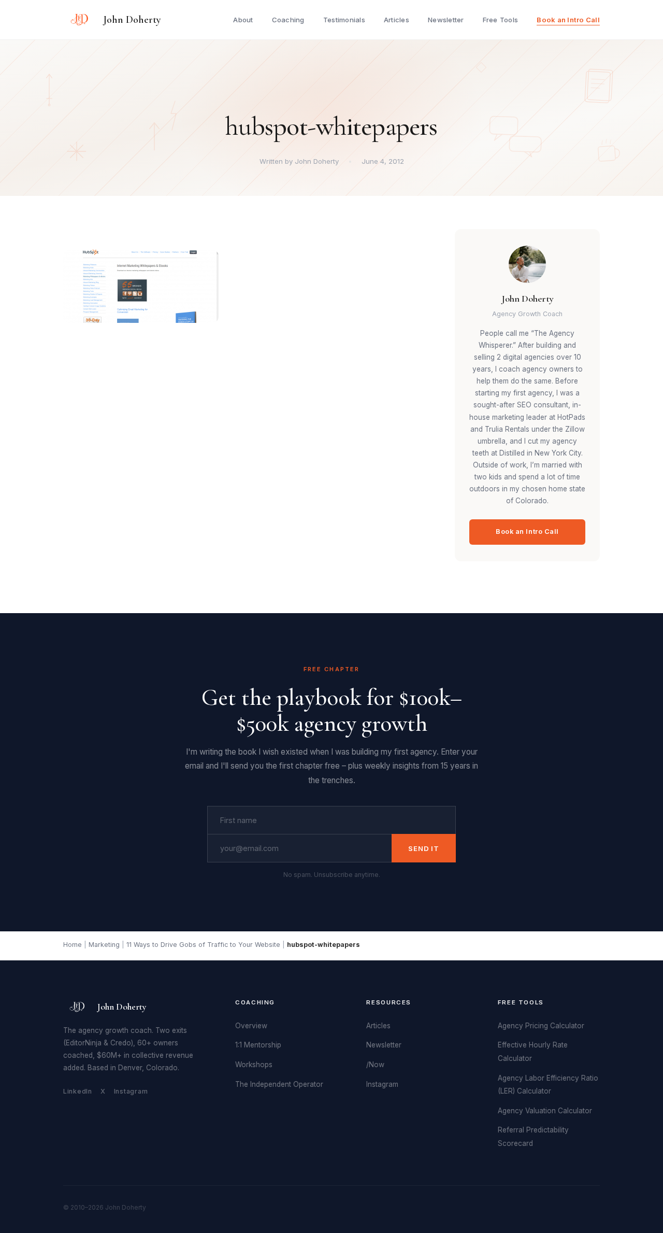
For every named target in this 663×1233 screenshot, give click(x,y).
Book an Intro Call (568, 20)
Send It (423, 848)
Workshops (253, 1064)
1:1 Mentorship (258, 1045)
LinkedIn (77, 1091)
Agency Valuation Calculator (545, 1111)
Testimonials (344, 20)
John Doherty (132, 19)
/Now (375, 1064)
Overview (251, 1026)
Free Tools (500, 20)
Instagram (131, 1091)
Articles (396, 20)
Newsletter (446, 20)
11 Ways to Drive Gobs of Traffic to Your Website (203, 944)
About (243, 20)
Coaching (288, 20)
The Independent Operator (279, 1084)
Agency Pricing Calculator (541, 1026)
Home (72, 944)
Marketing (104, 944)
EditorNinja (84, 1043)
